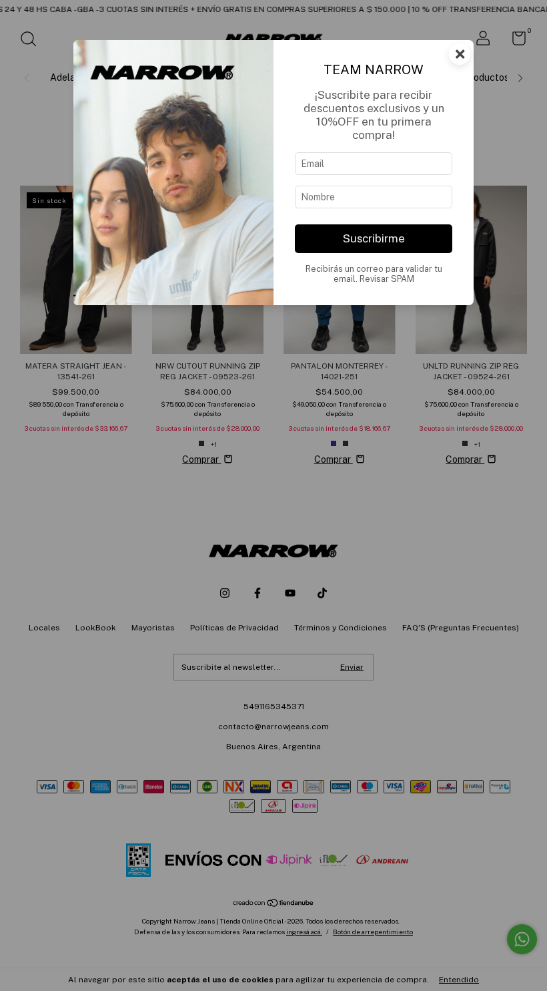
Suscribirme (374, 238)
